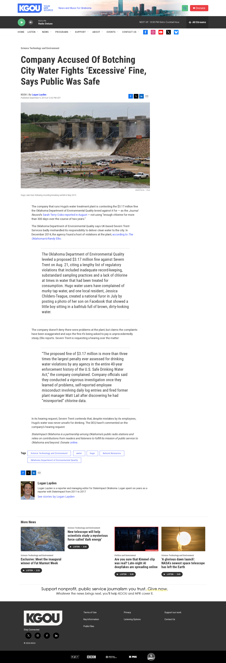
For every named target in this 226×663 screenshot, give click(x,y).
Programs (61, 32)
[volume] (30, 22)
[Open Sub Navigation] (38, 32)
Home (21, 32)
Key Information (91, 619)
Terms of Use (90, 612)
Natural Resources (112, 453)
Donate (200, 8)
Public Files (88, 626)
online (73, 442)
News (45, 32)
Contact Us (129, 32)
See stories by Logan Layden (56, 496)
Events (111, 32)
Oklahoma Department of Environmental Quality (54, 460)
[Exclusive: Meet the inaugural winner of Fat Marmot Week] (43, 539)
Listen (32, 32)
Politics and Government (125, 555)
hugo (92, 453)
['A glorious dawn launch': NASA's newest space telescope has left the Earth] (183, 539)
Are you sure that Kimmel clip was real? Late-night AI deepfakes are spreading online (136, 563)
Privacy (127, 612)
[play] (21, 22)
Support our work (173, 612)
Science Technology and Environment (40, 48)
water (79, 453)
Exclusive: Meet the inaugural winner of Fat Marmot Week (41, 561)
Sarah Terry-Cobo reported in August (65, 214)
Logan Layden (39, 94)
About (96, 32)
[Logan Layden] (28, 490)
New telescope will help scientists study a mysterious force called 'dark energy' (88, 535)
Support (80, 32)
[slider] (35, 22)
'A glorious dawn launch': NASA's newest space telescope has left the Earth (183, 563)
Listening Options (132, 619)
